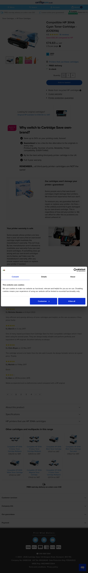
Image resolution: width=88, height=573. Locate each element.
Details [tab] (44, 277)
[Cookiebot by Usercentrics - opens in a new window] (75, 270)
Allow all (71, 301)
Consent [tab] (15, 277)
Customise (42, 301)
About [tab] (72, 277)
